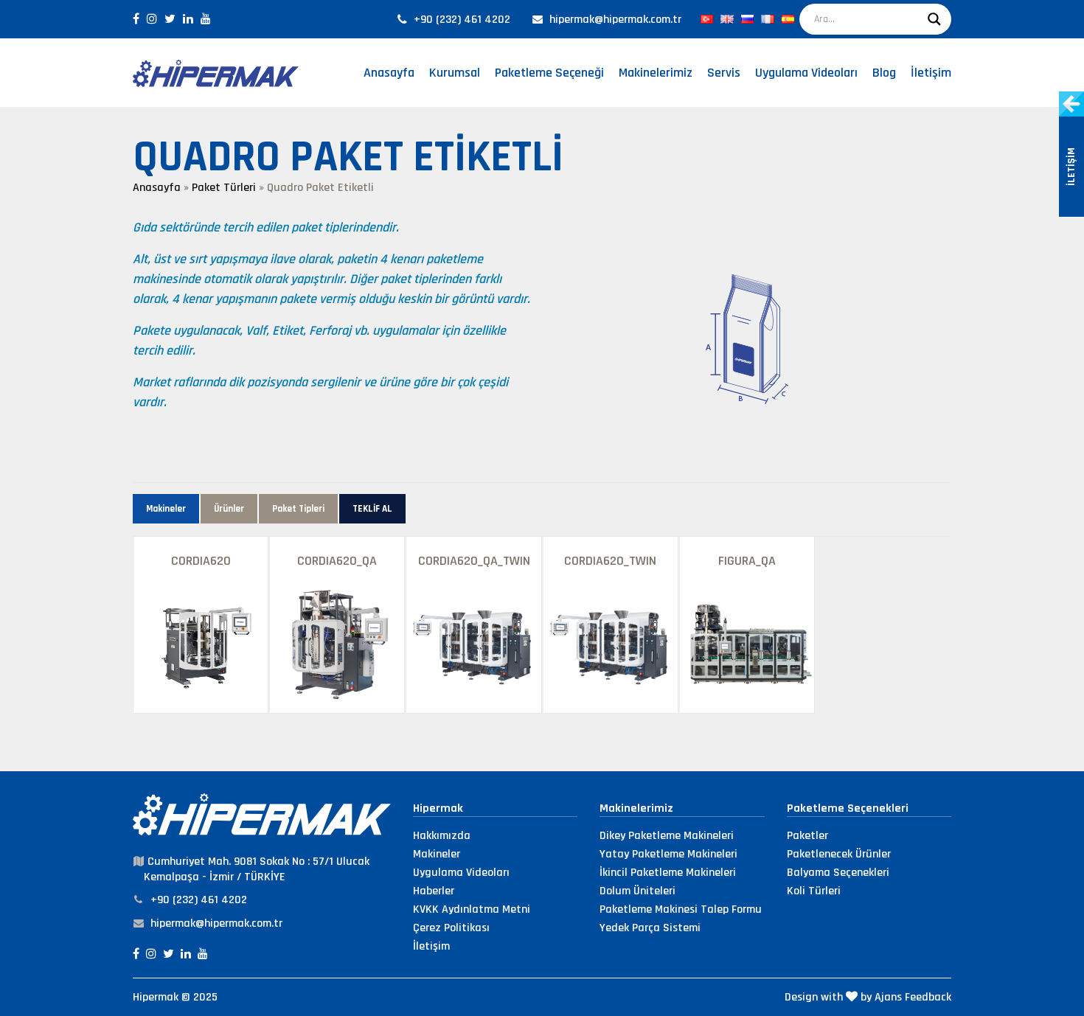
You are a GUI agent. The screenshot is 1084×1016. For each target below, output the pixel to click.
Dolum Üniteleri (637, 891)
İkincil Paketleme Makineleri (668, 872)
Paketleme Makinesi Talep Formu (681, 909)
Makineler (436, 854)
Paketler (807, 835)
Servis (723, 72)
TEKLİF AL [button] (372, 509)
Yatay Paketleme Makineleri (668, 854)
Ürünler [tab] (229, 509)
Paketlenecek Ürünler (839, 854)
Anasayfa (389, 72)
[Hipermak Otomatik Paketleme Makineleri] (216, 72)
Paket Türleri (224, 187)
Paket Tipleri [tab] (298, 509)
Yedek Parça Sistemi (650, 928)
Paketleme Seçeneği (549, 72)
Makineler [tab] (166, 509)
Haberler (433, 891)
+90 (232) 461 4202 (462, 19)
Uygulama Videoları (806, 72)
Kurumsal (454, 72)
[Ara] (934, 19)
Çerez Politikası (451, 928)
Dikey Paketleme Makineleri (667, 835)
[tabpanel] (542, 625)
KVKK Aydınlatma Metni (471, 909)
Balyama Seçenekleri (838, 872)
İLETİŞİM (1071, 166)
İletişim (931, 72)
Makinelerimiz (655, 72)
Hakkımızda (441, 835)
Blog (884, 72)
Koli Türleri (814, 891)
